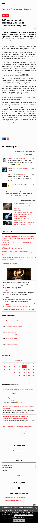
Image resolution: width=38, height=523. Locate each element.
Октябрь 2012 (19, 360)
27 (29, 376)
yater (16, 340)
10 (14, 370)
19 (24, 373)
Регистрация (16, 195)
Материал (21, 158)
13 (29, 370)
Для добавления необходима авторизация (19, 309)
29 (4, 379)
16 (9, 373)
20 (29, 373)
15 (4, 373)
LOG (16, 334)
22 (4, 376)
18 (19, 373)
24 (14, 376)
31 (14, 379)
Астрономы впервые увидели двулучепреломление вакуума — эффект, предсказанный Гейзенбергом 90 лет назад (18, 238)
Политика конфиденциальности (13, 500)
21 (33, 373)
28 (33, 376)
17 (14, 373)
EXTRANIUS (28, 433)
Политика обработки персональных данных (16, 497)
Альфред (26, 412)
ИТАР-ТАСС (30, 49)
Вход (24, 195)
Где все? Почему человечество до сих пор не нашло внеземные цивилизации (24, 224)
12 (24, 370)
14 (33, 370)
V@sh (19, 475)
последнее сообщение (8, 322)
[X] (5, 139)
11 (19, 370)
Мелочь (23, 422)
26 (24, 376)
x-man (20, 402)
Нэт (15, 322)
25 (19, 376)
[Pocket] (8, 139)
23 (9, 376)
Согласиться (19, 520)
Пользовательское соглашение (12, 499)
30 (9, 379)
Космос (25, 29)
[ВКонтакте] (3, 139)
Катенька (17, 346)
